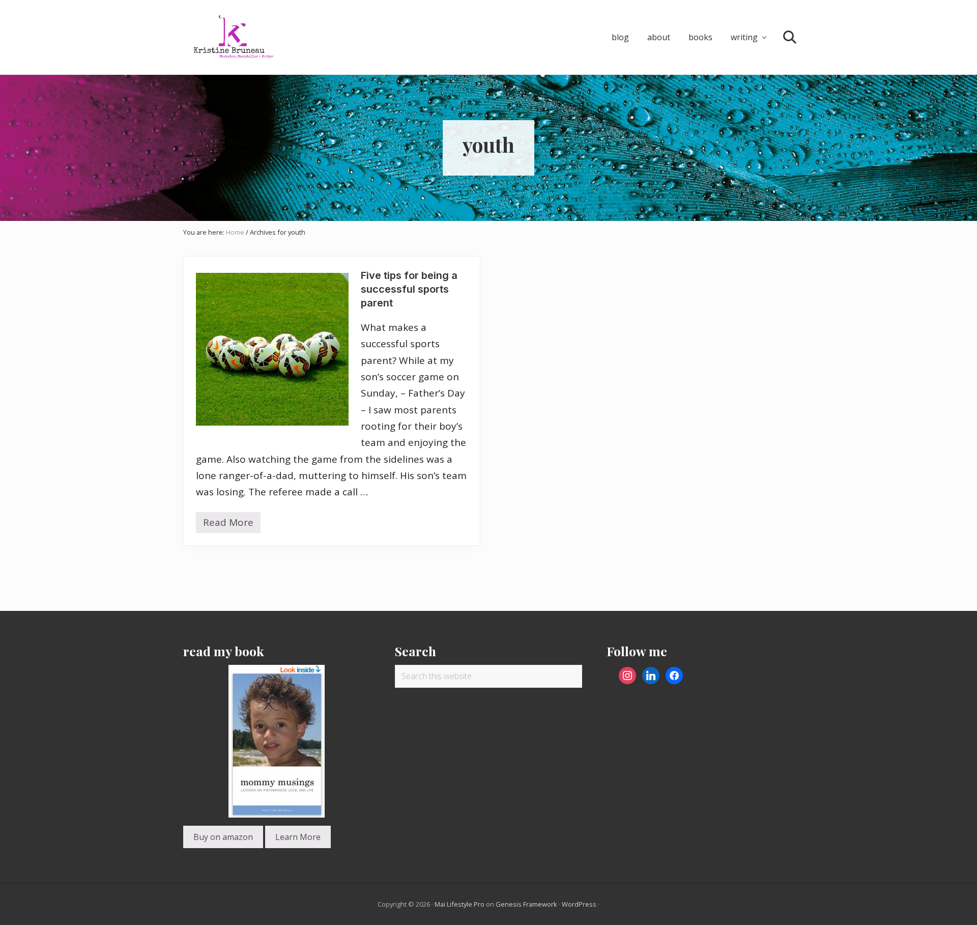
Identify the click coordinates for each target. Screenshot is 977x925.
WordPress (579, 904)
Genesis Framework (526, 904)
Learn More (298, 837)
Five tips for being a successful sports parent (409, 289)
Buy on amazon (223, 837)
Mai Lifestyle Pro (459, 904)
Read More (228, 524)
